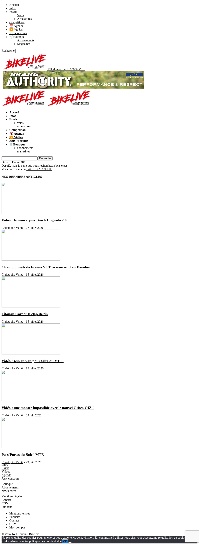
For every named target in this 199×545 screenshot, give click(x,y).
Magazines (23, 43)
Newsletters (9, 491)
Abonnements (25, 40)
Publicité (7, 506)
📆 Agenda (16, 26)
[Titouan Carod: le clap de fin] (31, 306)
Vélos (20, 15)
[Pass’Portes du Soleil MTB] (31, 447)
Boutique (7, 484)
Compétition (16, 22)
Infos (12, 8)
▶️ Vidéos (16, 29)
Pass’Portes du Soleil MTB (23, 455)
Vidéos (6, 471)
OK (65, 541)
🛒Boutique (16, 36)
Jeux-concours (18, 33)
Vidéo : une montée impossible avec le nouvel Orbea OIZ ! (48, 408)
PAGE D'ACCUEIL (39, 169)
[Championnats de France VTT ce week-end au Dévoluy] (31, 259)
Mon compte (17, 527)
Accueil (14, 4)
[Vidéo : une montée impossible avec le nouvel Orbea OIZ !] (31, 400)
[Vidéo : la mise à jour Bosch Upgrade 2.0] (31, 212)
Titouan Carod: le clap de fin (25, 314)
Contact (6, 499)
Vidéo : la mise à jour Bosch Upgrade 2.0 (34, 220)
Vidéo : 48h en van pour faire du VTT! (33, 361)
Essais (13, 11)
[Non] (70, 542)
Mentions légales (12, 496)
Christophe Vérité (12, 227)
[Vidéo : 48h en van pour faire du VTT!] (31, 353)
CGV (5, 503)
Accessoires (24, 18)
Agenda (6, 475)
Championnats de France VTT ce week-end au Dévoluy (46, 267)
